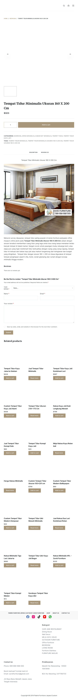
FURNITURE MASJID (50, 653)
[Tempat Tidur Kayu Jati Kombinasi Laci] (63, 356)
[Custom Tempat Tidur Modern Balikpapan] (63, 468)
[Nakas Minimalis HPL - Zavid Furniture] (63, 543)
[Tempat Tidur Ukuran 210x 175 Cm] (38, 393)
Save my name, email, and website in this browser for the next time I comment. (32, 327)
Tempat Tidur (57, 136)
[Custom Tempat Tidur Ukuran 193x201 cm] (38, 468)
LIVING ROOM (47, 648)
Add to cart (46, 125)
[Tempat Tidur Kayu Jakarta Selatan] (14, 356)
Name (6, 294)
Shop (48, 613)
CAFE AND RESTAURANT (52, 629)
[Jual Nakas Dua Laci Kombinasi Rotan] (63, 506)
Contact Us (66, 613)
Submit (8, 332)
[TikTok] (39, 616)
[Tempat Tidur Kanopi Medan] (14, 580)
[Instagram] (33, 616)
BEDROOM (17, 136)
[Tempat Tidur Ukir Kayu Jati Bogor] (38, 543)
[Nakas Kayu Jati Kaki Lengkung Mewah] (63, 393)
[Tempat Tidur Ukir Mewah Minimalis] (38, 506)
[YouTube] (44, 616)
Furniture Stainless (49, 651)
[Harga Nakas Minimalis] (14, 468)
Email (42, 294)
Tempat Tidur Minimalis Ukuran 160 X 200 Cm (45, 141)
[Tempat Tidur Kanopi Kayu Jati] (38, 431)
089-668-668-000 (17, 666)
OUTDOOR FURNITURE (51, 640)
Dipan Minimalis (28, 136)
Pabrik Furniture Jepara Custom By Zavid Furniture (26, 613)
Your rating (6, 288)
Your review (9, 304)
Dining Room (47, 632)
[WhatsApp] (50, 616)
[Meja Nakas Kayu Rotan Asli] (63, 431)
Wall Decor (46, 634)
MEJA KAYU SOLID (49, 637)
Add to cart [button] (10, 378)
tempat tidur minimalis (18, 141)
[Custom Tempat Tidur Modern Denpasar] (14, 506)
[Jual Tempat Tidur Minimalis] (38, 356)
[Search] (64, 5)
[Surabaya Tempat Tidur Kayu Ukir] (38, 580)
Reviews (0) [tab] (45, 152)
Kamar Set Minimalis (43, 136)
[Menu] (73, 6)
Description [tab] (33, 152)
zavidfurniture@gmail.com (19, 674)
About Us (56, 613)
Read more (34, 378)
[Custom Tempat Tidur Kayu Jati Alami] (14, 393)
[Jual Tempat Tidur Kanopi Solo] (14, 431)
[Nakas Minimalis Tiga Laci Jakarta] (14, 543)
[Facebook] (27, 616)
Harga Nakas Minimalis (13, 481)
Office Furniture (48, 642)
